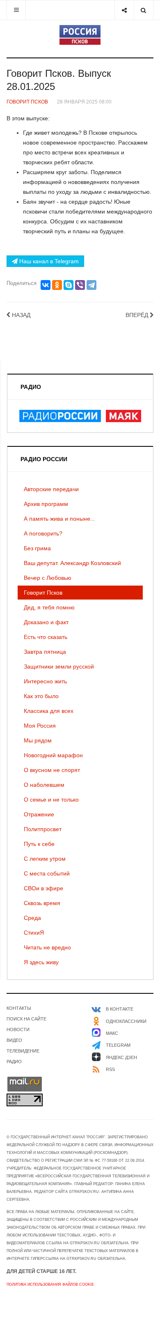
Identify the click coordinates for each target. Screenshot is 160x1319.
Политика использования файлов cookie (50, 1284)
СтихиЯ (34, 932)
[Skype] (68, 285)
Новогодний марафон (53, 755)
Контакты (19, 1008)
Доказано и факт (46, 622)
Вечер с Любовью (47, 577)
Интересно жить (45, 681)
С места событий (47, 873)
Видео (14, 1040)
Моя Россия (40, 725)
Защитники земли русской (59, 666)
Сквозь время (42, 903)
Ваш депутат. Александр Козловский (72, 563)
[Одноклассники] (57, 285)
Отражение (39, 814)
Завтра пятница (45, 651)
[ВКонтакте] (45, 285)
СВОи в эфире (43, 888)
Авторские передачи (51, 489)
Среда (32, 918)
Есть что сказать (45, 637)
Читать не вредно (47, 947)
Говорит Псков (43, 592)
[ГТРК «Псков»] (80, 35)
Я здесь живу (41, 962)
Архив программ (46, 504)
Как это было (41, 696)
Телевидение (23, 1050)
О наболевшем (44, 784)
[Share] (124, 10)
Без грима (37, 548)
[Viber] (80, 285)
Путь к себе (39, 844)
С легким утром (45, 858)
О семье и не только (51, 799)
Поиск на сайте (26, 1018)
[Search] (143, 10)
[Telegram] (91, 285)
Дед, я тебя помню (49, 607)
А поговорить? (43, 533)
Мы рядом (38, 740)
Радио (14, 1061)
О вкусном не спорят (52, 770)
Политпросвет (43, 829)
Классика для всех (48, 711)
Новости (18, 1029)
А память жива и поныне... (59, 518)
